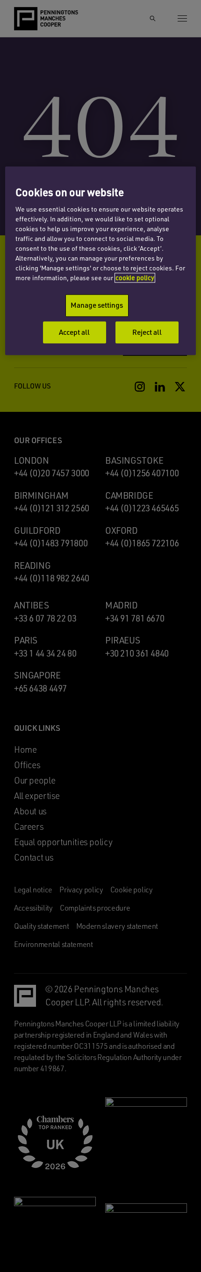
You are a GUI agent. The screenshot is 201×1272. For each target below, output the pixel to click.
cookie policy (134, 278)
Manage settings (97, 305)
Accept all (74, 332)
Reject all (147, 332)
